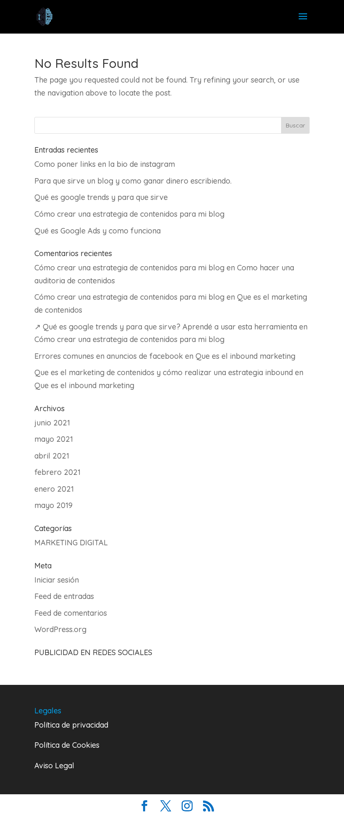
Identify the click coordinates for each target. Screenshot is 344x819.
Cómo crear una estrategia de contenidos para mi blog (129, 214)
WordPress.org (60, 629)
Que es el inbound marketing (245, 356)
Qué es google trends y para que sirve (101, 197)
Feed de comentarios (70, 613)
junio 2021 (52, 423)
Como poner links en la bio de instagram (104, 164)
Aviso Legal (54, 765)
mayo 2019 (53, 505)
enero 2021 (54, 489)
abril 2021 (51, 456)
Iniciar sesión (56, 580)
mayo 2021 (53, 439)
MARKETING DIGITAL (71, 542)
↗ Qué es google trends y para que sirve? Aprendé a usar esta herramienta (165, 327)
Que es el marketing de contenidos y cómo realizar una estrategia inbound (163, 372)
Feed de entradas (64, 596)
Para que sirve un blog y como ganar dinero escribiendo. (133, 181)
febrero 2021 (57, 472)
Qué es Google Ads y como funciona (97, 231)
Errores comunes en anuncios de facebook (108, 356)
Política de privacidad (71, 725)
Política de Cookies (66, 745)
